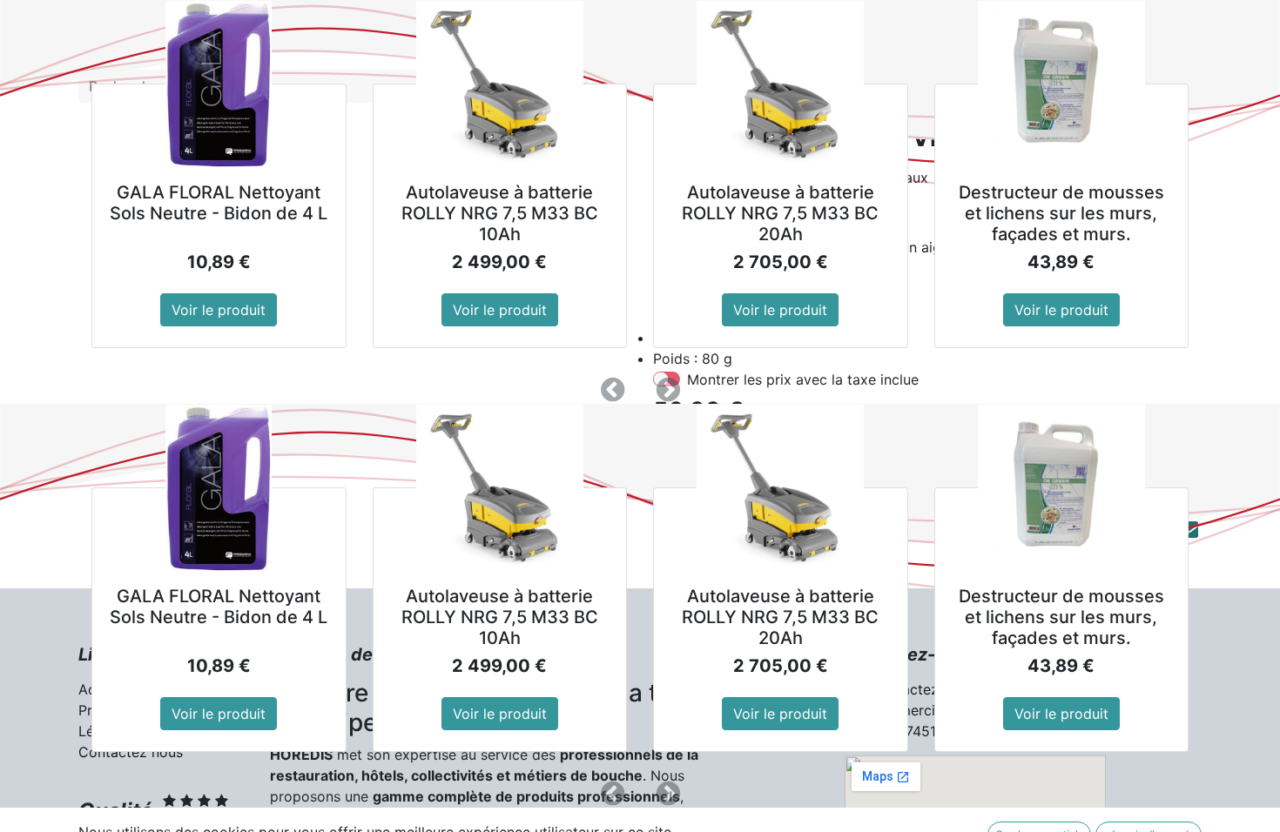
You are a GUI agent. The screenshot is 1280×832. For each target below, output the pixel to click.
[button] (612, 390)
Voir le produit (219, 310)
